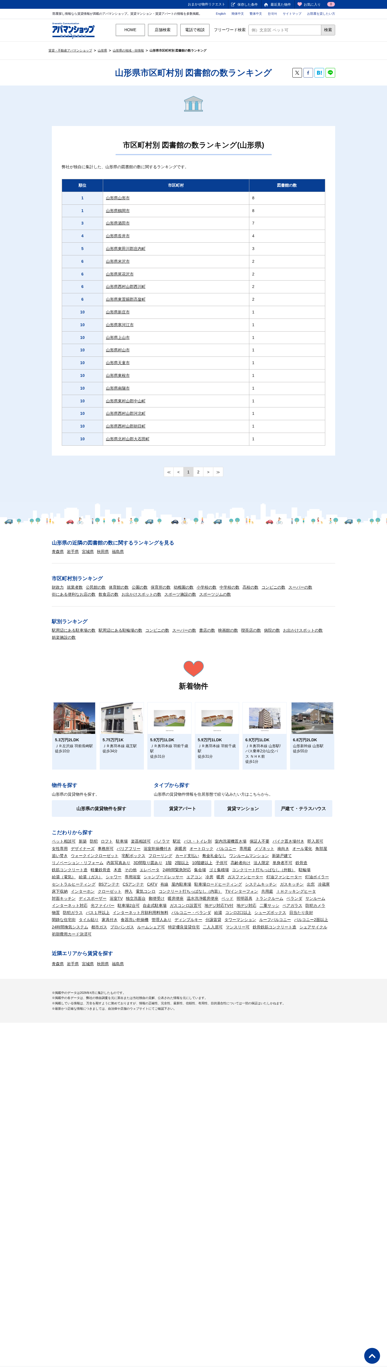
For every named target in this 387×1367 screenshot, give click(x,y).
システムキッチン (261, 884)
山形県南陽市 (118, 388)
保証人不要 (259, 841)
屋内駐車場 (181, 884)
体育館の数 (119, 587)
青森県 (58, 551)
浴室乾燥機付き (157, 848)
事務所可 (106, 848)
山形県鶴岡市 (118, 210)
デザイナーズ (83, 848)
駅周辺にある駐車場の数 (73, 630)
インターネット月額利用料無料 (140, 912)
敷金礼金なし (214, 855)
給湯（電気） (64, 877)
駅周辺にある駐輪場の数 (120, 630)
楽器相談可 (141, 841)
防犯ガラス (73, 912)
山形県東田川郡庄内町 (126, 248)
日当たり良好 (301, 912)
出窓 (311, 884)
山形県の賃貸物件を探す (101, 808)
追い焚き (60, 855)
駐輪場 (305, 870)
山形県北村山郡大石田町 (128, 439)
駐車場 (122, 841)
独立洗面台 (136, 898)
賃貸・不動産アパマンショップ (70, 50)
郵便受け (157, 898)
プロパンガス (122, 927)
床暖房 (180, 848)
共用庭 (267, 891)
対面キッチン (64, 898)
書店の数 (207, 630)
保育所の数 (161, 587)
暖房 (220, 877)
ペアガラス (292, 905)
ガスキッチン (292, 884)
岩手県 (73, 551)
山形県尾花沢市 (120, 274)
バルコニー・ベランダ (191, 912)
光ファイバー (102, 905)
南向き (283, 848)
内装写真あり (118, 862)
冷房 (209, 877)
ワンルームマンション (249, 855)
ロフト (107, 841)
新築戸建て (282, 855)
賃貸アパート (182, 808)
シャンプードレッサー (163, 877)
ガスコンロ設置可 (185, 905)
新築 (83, 841)
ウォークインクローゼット (94, 855)
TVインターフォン (241, 891)
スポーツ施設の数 (180, 594)
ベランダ (294, 898)
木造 (118, 870)
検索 (328, 29)
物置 (56, 912)
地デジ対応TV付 (219, 905)
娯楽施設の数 (64, 637)
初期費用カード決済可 (72, 934)
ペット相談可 (64, 841)
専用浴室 (133, 877)
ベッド (227, 898)
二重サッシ (269, 905)
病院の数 (272, 630)
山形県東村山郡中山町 (126, 401)
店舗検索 (163, 29)
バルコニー (226, 848)
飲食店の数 (108, 594)
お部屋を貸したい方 (321, 13)
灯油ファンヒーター (284, 877)
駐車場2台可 (129, 905)
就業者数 (75, 587)
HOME (130, 29)
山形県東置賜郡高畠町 (126, 299)
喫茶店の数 (251, 630)
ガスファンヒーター (245, 877)
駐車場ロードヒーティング (218, 884)
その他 (131, 870)
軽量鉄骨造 (100, 870)
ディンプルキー (188, 919)
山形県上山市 (118, 337)
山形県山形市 (118, 198)
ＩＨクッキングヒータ (296, 891)
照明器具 (244, 898)
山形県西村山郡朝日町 (126, 426)
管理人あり (161, 919)
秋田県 (103, 551)
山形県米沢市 (118, 261)
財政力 (58, 587)
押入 (129, 891)
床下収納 (60, 891)
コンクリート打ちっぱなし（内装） (190, 891)
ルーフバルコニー (275, 919)
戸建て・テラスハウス (303, 808)
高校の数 (250, 587)
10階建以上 (202, 862)
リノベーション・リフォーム (77, 862)
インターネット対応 (70, 905)
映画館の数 (228, 630)
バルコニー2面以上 (311, 919)
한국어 (272, 13)
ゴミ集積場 (219, 870)
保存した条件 (247, 5)
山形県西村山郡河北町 (126, 413)
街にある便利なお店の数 (73, 594)
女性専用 (60, 848)
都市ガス (99, 927)
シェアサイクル (313, 927)
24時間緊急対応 (177, 870)
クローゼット (110, 891)
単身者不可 (282, 862)
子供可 (221, 862)
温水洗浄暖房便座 (202, 898)
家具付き (110, 919)
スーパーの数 (300, 587)
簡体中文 (237, 13)
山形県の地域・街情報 (128, 50)
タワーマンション (240, 919)
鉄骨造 (301, 862)
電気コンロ (146, 891)
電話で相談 (195, 29)
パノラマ (162, 841)
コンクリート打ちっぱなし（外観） (263, 870)
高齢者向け (240, 862)
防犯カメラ (315, 905)
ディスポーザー (93, 898)
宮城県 (88, 551)
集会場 (200, 870)
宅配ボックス (133, 855)
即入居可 (315, 841)
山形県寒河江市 (120, 324)
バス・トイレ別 (198, 841)
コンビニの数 (273, 587)
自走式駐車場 (155, 905)
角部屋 (321, 848)
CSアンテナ (133, 884)
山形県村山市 (118, 350)
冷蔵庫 (324, 884)
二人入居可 (213, 927)
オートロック (201, 848)
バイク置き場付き (288, 841)
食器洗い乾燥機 (134, 919)
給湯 (218, 912)
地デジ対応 (246, 905)
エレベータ (150, 870)
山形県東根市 (118, 375)
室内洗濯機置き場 (230, 841)
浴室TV (116, 898)
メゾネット (264, 848)
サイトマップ (292, 13)
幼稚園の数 (184, 587)
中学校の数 (229, 587)
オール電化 (302, 848)
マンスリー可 (238, 927)
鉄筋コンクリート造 (70, 870)
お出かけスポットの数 (141, 594)
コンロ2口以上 (238, 912)
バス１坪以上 (98, 912)
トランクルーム (269, 898)
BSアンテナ (109, 884)
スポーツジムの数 (215, 594)
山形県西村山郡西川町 (126, 286)
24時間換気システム (70, 927)
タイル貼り (89, 919)
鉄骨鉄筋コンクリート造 (274, 927)
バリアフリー (129, 848)
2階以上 (182, 862)
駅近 (177, 841)
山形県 (102, 50)
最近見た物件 (281, 5)
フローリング (160, 855)
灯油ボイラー (317, 877)
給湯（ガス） (91, 877)
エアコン (194, 877)
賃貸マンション (243, 808)
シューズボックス (270, 912)
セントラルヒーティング (73, 884)
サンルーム (315, 898)
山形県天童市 (118, 362)
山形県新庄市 (118, 312)
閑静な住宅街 (64, 919)
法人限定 (261, 862)
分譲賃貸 (213, 919)
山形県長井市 (118, 236)
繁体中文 (256, 13)
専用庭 (245, 848)
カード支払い (187, 855)
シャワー (114, 877)
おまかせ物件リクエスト (206, 4)
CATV (152, 884)
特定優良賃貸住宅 (184, 927)
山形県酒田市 (118, 223)
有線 (164, 884)
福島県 (118, 551)
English (221, 13)
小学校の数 (206, 587)
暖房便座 (176, 898)
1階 (168, 862)
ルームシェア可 (151, 927)
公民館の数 (96, 587)
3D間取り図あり (147, 862)
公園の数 (140, 587)
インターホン (83, 891)
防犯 (94, 841)
